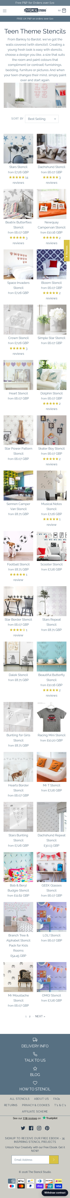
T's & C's (60, 1105)
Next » (40, 1016)
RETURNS (11, 1105)
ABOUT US (41, 1098)
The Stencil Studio (39, 1171)
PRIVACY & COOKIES (36, 1105)
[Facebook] (31, 1128)
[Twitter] (23, 1128)
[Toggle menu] (4, 10)
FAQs (56, 1098)
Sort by (17, 118)
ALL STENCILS (19, 1098)
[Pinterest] (47, 1128)
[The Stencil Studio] (35, 11)
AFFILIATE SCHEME (35, 1111)
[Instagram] (39, 1128)
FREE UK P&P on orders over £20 (35, 18)
